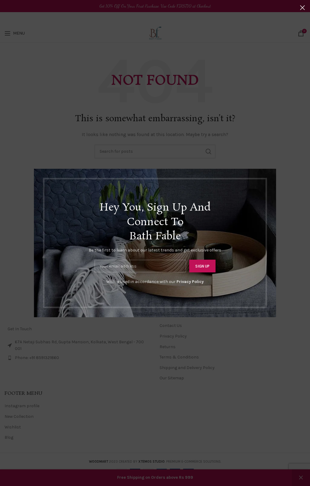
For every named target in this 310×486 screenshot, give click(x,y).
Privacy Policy (190, 281)
